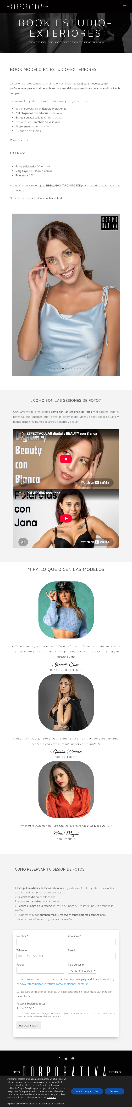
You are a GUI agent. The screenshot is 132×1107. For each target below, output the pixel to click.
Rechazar (114, 1091)
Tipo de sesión (76, 964)
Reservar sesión (28, 1025)
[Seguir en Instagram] (66, 1058)
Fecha (21, 964)
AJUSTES (51, 1097)
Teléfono (22, 950)
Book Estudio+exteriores (88, 42)
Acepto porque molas (87, 1091)
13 (83, 368)
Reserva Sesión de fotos (30, 1003)
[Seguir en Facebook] (59, 1058)
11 (77, 368)
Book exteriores (58, 42)
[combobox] (21, 956)
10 (74, 368)
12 (80, 368)
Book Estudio (37, 42)
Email (72, 950)
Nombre (22, 936)
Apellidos (74, 936)
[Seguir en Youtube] (73, 1058)
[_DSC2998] (66, 375)
